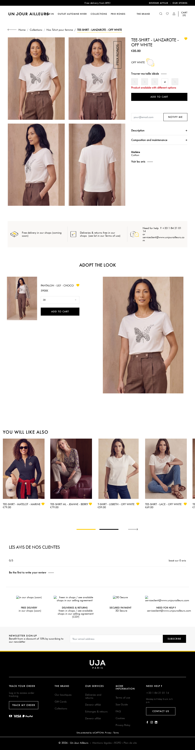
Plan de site (130, 742)
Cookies (120, 718)
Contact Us (160, 711)
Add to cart (159, 96)
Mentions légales (102, 742)
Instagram (151, 722)
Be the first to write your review (27, 572)
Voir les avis (138, 161)
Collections (61, 708)
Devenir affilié (93, 704)
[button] (159, 73)
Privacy (108, 732)
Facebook (147, 722)
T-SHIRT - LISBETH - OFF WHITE (116, 504)
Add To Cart (60, 311)
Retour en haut (190, 693)
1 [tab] (86, 529)
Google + (156, 722)
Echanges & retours (96, 711)
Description (138, 130)
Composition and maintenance (149, 140)
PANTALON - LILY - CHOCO (57, 285)
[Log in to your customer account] (174, 14)
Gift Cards (61, 701)
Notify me (175, 117)
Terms (116, 732)
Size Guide (122, 704)
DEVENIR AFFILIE (158, 3)
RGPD (117, 742)
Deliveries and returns (93, 696)
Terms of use (123, 697)
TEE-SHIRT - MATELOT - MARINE (21, 504)
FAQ (118, 711)
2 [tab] (108, 529)
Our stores (180, 3)
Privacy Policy (123, 725)
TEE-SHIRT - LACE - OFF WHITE (163, 504)
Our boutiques (63, 694)
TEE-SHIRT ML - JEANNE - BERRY (69, 504)
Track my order (23, 705)
